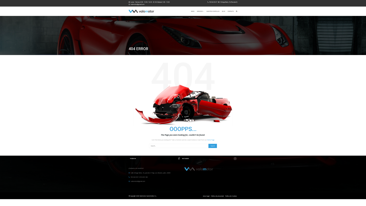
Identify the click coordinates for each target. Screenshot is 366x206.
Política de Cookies (231, 196)
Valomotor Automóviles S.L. (148, 196)
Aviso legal (206, 196)
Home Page (210, 140)
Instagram (185, 158)
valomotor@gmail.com (137, 4)
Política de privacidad (217, 196)
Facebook (133, 158)
